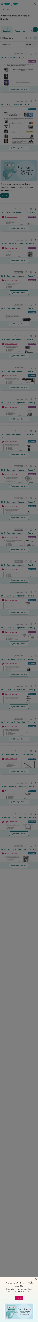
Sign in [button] (19, 1298)
